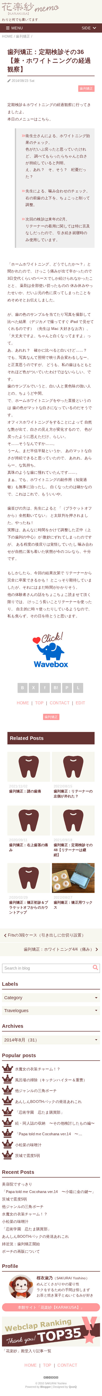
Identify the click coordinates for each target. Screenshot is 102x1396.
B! (56, 688)
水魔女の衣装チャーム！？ (38, 1069)
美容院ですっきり (17, 1184)
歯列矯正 (86, 88)
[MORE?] (21, 1297)
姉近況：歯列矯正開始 (21, 1244)
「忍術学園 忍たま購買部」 (39, 1112)
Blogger (45, 1386)
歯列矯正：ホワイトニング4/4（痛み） (59, 949)
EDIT (80, 703)
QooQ (73, 1386)
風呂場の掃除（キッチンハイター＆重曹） (51, 1080)
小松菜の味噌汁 (28, 1145)
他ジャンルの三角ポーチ (36, 1090)
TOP (39, 703)
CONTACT (60, 703)
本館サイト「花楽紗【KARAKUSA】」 (51, 1307)
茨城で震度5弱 (27, 1155)
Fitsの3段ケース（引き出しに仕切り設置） (47, 935)
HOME (23, 703)
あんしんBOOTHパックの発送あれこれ (48, 1101)
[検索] (95, 967)
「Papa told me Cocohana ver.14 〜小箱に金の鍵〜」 (46, 1134)
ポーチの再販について (21, 1251)
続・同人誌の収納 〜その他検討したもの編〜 (55, 1123)
